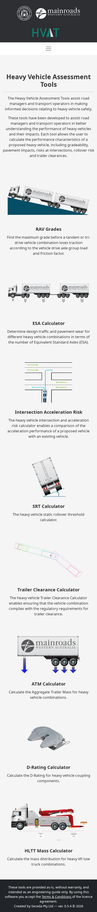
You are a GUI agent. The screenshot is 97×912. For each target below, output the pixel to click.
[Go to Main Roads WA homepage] (48, 13)
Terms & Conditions (57, 897)
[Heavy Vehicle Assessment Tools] (45, 32)
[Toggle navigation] (48, 48)
